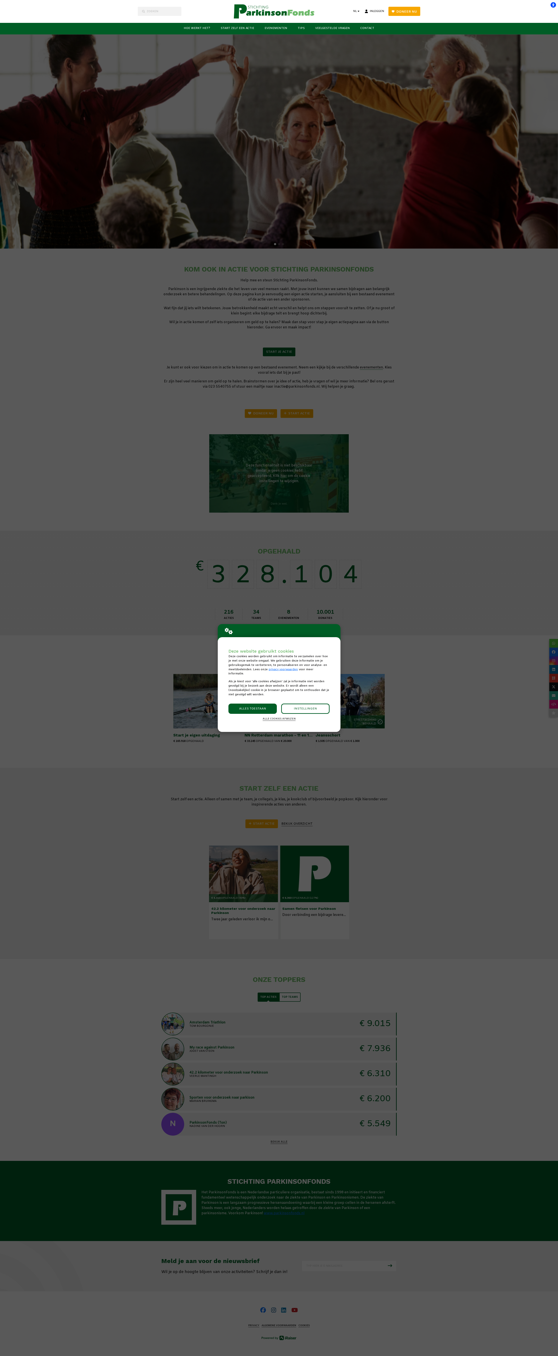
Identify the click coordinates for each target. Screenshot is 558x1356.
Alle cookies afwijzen (279, 719)
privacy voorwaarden (283, 669)
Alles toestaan (252, 709)
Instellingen (305, 709)
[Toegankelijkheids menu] (553, 4)
